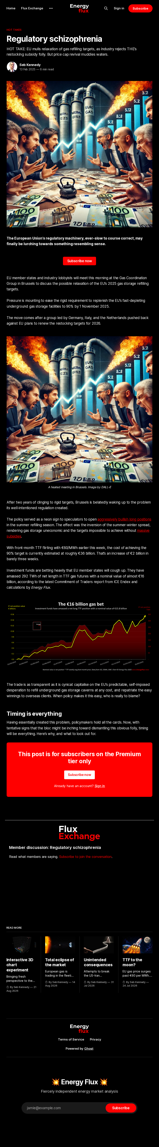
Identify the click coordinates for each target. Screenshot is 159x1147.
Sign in (119, 8)
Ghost (88, 1048)
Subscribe (140, 8)
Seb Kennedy (30, 65)
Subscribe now (79, 261)
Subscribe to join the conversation (85, 857)
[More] (51, 8)
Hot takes (14, 29)
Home (10, 8)
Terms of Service (71, 1039)
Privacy (95, 1039)
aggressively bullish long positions (124, 519)
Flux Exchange (32, 8)
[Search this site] (106, 8)
